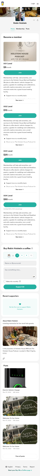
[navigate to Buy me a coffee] (2, 3)
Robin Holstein (20, 23)
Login (33, 3)
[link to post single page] (20, 381)
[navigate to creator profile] (20, 16)
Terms (25, 467)
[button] (38, 4)
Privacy (17, 467)
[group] (20, 73)
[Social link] (4, 359)
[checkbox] (10, 281)
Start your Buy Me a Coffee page (19, 470)
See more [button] (19, 100)
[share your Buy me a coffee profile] (37, 20)
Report (32, 467)
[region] (20, 138)
